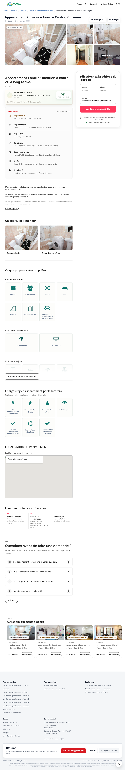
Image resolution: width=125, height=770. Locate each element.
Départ (102, 87)
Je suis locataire (9, 709)
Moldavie (13, 11)
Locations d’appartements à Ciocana (16, 702)
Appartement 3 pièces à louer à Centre (50, 645)
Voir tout (11, 600)
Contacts (92, 750)
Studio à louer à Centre (18, 645)
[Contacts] (119, 764)
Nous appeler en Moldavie (12, 726)
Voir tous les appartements (73, 750)
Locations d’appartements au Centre (15, 692)
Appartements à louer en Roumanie (97, 689)
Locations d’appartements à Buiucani (16, 706)
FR (119, 4)
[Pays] (86, 4)
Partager (115, 20)
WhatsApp (6, 729)
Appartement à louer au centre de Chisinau (79, 645)
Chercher (6, 689)
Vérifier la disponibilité (98, 109)
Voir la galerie (99, 20)
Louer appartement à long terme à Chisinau (108, 645)
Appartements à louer (45, 11)
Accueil (79, 4)
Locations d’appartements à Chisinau (16, 685)
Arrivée (84, 87)
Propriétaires (108, 4)
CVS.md (11, 748)
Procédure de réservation (12, 713)
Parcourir (94, 4)
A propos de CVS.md (10, 722)
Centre (31, 11)
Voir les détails (27, 654)
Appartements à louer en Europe (96, 692)
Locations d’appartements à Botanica (16, 696)
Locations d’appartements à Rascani (16, 699)
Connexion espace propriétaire (54, 689)
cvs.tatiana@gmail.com (11, 736)
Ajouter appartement (51, 685)
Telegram (6, 732)
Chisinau (23, 11)
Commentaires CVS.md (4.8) (54, 739)
